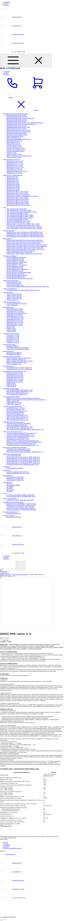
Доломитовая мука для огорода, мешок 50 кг (19, 369)
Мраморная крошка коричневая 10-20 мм (18, 139)
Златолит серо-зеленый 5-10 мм (16, 148)
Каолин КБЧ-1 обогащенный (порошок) (18, 349)
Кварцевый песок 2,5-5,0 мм (15, 323)
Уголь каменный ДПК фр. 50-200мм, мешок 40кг (21, 495)
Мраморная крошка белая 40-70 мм (17, 121)
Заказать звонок (4, 573)
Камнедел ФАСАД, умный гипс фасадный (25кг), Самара (23, 223)
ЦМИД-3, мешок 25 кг (13, 401)
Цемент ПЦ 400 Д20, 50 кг (14, 282)
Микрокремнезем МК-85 (14, 354)
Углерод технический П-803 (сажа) (16, 303)
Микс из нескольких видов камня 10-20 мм (19, 155)
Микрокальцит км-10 (13, 179)
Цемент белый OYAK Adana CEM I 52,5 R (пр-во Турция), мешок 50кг (27, 246)
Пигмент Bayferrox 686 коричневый (17, 275)
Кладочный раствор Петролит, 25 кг (17, 410)
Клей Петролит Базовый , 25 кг (15, 413)
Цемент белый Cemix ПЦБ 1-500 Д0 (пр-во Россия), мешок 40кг (25, 247)
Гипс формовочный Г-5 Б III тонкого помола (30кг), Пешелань (24, 226)
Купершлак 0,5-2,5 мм (13, 338)
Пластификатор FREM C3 (14, 517)
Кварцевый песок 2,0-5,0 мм (15, 325)
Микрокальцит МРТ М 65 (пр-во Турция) (18, 205)
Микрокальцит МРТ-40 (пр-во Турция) (18, 203)
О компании (6, 2)
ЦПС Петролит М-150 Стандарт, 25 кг (17, 393)
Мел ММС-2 (10, 486)
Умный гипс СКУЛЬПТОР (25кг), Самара (18, 220)
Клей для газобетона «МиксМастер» (17, 425)
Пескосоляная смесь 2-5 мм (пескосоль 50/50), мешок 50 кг (23, 463)
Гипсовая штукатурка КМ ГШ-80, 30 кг (18, 437)
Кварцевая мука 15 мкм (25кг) (15, 477)
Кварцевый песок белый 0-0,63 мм (16, 313)
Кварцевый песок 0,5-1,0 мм (15, 316)
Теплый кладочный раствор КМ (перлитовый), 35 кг (22, 433)
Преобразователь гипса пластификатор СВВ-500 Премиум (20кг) (25, 236)
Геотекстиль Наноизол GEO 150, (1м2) (18, 472)
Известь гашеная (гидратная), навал (17, 362)
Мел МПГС (10, 491)
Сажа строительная (12, 305)
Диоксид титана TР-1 (13, 300)
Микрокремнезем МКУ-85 (14, 352)
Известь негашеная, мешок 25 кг (16, 359)
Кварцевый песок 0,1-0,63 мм (15, 311)
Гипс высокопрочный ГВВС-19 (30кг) (17, 219)
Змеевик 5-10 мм (11, 152)
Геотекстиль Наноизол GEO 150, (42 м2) (18, 473)
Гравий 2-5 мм (11, 326)
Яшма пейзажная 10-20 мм (14, 140)
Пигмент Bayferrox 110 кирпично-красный (19, 272)
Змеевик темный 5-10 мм (14, 157)
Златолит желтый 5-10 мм (14, 145)
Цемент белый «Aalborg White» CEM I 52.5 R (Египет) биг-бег (24, 253)
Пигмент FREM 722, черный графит (17, 262)
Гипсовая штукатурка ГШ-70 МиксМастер (19, 423)
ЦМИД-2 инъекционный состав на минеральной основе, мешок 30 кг (26, 399)
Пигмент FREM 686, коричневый (16, 257)
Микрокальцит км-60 (13, 182)
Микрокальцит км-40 (13, 181)
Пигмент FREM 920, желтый (15, 271)
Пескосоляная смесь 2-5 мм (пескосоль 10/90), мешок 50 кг (23, 457)
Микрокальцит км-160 (13, 185)
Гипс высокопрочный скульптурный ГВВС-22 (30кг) (22, 211)
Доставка (6, 3)
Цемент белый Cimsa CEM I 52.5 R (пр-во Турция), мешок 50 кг (25, 241)
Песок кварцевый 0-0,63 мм (14, 310)
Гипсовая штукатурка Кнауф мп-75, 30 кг (18, 448)
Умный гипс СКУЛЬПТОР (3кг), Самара (18, 222)
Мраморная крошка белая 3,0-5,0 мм (17, 116)
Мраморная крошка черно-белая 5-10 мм (18, 127)
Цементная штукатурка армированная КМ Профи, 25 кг (23, 445)
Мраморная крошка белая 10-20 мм (17, 125)
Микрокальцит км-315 (13, 188)
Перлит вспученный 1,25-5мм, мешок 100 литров (21, 508)
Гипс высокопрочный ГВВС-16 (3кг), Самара (19, 217)
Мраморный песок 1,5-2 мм (14, 165)
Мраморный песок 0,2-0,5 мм (15, 161)
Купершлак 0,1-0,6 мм (13, 335)
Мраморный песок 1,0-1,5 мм (15, 164)
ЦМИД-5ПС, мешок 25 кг (14, 404)
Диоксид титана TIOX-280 (14, 298)
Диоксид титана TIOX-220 (14, 295)
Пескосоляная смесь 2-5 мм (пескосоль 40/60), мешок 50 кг (23, 461)
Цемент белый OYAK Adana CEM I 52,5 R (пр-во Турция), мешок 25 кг (27, 244)
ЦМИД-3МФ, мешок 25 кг (14, 402)
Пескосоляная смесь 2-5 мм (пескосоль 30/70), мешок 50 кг (23, 460)
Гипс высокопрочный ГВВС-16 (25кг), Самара (20, 214)
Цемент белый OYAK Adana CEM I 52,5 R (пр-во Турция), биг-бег (25, 249)
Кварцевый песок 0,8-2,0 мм (15, 320)
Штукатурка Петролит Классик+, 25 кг (18, 419)
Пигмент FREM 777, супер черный (17, 265)
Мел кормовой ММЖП (13, 485)
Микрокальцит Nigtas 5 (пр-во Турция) (18, 199)
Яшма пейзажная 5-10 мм (14, 137)
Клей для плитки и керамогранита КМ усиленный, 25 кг (23, 440)
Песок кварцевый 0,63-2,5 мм (15, 317)
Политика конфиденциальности (12, 848)
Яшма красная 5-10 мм (13, 142)
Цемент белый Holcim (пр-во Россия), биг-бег (20, 252)
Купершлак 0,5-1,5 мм (13, 339)
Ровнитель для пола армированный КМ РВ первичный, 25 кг (24, 442)
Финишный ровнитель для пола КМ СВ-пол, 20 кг (21, 443)
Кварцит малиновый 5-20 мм (15, 136)
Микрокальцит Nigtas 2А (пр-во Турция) (18, 194)
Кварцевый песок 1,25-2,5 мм (15, 322)
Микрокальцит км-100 (13, 184)
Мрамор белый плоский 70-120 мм (16, 128)
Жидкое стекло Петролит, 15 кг (15, 409)
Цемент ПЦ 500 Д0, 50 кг (14, 283)
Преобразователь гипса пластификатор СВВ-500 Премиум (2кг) (25, 235)
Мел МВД (9, 488)
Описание (3, 641)
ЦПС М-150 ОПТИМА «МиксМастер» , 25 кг (20, 390)
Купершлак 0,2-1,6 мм (13, 336)
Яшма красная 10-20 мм (13, 143)
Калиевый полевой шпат (14, 513)
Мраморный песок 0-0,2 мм (14, 168)
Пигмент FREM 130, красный (15, 260)
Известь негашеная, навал (14, 364)
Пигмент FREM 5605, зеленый (15, 259)
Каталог (8, 574)
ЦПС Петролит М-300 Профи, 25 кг (17, 394)
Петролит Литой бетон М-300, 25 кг (17, 415)
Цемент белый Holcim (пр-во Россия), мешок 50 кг (21, 250)
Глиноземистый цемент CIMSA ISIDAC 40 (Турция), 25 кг (23, 290)
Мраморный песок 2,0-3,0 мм (15, 167)
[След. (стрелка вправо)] (2, 920)
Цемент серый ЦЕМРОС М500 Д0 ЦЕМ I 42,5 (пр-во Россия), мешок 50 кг (28, 286)
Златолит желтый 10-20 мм (14, 146)
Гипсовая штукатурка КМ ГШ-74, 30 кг (18, 439)
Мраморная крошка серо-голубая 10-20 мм (19, 131)
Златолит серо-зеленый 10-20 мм (16, 149)
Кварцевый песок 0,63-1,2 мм (15, 319)
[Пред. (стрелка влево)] (0, 920)
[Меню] (26, 60)
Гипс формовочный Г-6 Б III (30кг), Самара (19, 210)
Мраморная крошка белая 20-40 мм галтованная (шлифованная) (25, 122)
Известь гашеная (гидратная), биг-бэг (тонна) (19, 361)
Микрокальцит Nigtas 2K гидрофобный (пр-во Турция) (22, 196)
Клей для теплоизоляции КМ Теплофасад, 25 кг (20, 434)
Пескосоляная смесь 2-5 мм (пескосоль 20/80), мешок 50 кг (23, 458)
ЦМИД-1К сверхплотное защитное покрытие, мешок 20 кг (23, 398)
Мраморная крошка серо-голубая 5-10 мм (18, 130)
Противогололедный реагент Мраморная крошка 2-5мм (22, 464)
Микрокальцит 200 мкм (13, 187)
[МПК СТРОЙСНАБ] (4, 835)
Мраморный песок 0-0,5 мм (14, 170)
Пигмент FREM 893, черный (15, 263)
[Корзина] (37, 88)
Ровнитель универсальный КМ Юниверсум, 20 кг (21, 436)
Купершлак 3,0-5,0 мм (13, 342)
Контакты (6, 5)
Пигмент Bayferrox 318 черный (15, 274)
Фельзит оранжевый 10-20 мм (15, 151)
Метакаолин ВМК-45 (13, 346)
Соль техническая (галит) (14, 455)
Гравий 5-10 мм (11, 328)
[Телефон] (12, 88)
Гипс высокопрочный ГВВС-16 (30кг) (17, 213)
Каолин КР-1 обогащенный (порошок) (18, 347)
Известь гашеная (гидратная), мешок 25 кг (19, 358)
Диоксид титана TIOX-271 (14, 294)
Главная (2, 574)
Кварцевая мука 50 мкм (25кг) (15, 480)
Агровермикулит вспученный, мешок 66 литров (20, 506)
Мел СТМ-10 (10, 489)
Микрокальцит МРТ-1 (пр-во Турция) (17, 191)
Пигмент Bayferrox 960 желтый (15, 277)
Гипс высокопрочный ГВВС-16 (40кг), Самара (20, 216)
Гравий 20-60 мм (11, 331)
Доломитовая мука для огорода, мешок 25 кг (19, 367)
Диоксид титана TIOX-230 (14, 297)
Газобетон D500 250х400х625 (15, 468)
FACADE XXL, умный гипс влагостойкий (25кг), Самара (23, 225)
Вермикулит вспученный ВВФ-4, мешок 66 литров (21, 505)
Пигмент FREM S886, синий (15, 268)
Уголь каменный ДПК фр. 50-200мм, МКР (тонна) (21, 496)
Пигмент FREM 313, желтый (15, 266)
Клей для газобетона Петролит (15, 412)
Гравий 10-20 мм (11, 329)
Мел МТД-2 (10, 483)
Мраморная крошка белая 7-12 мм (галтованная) (20, 118)
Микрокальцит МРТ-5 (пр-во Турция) (17, 200)
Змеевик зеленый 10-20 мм (14, 154)
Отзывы (9, 641)
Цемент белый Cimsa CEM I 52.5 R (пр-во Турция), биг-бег (23, 243)
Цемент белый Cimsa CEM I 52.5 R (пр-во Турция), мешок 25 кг (25, 240)
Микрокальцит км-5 (12, 178)
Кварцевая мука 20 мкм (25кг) (15, 478)
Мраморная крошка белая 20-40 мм (17, 119)
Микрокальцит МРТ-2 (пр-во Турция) (17, 193)
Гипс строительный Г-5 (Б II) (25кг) (17, 208)
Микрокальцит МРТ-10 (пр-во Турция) (18, 202)
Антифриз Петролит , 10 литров (16, 407)
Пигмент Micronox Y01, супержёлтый (17, 269)
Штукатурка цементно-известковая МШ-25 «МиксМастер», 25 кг (25, 429)
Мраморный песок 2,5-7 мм (14, 173)
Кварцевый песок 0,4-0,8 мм (15, 314)
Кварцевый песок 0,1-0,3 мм (15, 308)
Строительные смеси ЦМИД (20, 574)
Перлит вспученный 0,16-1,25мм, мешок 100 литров (21, 509)
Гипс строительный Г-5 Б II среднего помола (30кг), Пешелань (24, 228)
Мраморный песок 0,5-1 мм (14, 162)
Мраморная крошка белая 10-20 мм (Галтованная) (21, 124)
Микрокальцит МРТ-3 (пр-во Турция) (17, 197)
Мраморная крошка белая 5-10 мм (16, 115)
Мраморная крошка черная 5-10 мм (17, 133)
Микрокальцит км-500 (13, 190)
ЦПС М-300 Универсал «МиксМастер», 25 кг (19, 391)
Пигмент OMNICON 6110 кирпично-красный (20, 278)
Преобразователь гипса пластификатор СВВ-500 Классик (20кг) (25, 233)
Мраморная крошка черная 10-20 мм (17, 134)
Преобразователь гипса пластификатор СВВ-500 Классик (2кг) (25, 232)
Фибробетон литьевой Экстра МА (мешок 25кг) (20, 500)
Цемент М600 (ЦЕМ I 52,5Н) (15, 285)
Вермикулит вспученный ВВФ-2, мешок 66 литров (21, 503)
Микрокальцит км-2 (12, 176)
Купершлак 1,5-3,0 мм (13, 341)
